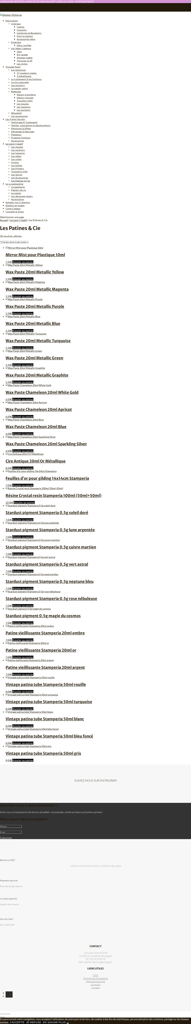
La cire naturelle (20, 82)
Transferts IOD (19, 171)
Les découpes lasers (22, 196)
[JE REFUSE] (68, 1023)
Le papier (16, 193)
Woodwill (16, 113)
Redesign (16, 91)
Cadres (20, 26)
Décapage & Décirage (22, 131)
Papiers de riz (18, 190)
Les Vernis (16, 174)
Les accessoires (19, 116)
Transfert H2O (25, 100)
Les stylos (22, 63)
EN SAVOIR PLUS (54, 1022)
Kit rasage (22, 54)
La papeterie (18, 187)
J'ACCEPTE (17, 1022)
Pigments (16, 134)
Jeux (19, 51)
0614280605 (5, 4)
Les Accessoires (19, 177)
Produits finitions (20, 137)
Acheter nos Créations (18, 202)
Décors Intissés (25, 97)
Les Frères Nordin (15, 119)
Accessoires (17, 140)
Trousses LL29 (24, 60)
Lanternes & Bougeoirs (29, 33)
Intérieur (16, 23)
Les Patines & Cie (20, 180)
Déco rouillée (24, 45)
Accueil (4, 220)
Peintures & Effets (21, 128)
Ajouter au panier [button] (22, 261)
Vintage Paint (13, 67)
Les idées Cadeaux (21, 48)
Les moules (23, 103)
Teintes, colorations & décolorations (30, 125)
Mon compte (11, 8)
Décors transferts (26, 94)
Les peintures (18, 70)
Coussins (22, 30)
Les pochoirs (18, 85)
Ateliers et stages (15, 205)
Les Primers (17, 168)
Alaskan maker (25, 57)
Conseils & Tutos (15, 211)
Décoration (12, 20)
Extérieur (16, 42)
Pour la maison (25, 36)
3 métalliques (24, 76)
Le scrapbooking (14, 184)
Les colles (16, 159)
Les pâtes (16, 156)
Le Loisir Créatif (14, 143)
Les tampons (23, 107)
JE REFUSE (33, 1022)
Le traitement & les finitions (26, 79)
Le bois (15, 162)
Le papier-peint (19, 88)
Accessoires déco (26, 39)
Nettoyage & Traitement (24, 122)
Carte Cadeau (13, 208)
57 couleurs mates (27, 73)
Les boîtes (16, 165)
